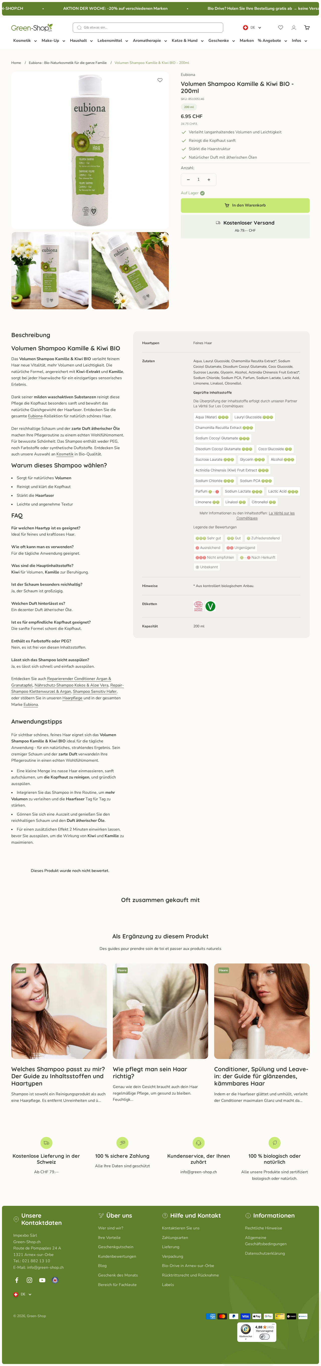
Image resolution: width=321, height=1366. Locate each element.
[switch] (265, 1337)
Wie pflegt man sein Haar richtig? (150, 1072)
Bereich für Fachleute (117, 1285)
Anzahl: (187, 168)
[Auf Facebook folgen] (16, 1280)
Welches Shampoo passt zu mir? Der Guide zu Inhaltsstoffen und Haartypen (58, 1076)
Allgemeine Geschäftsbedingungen (266, 1241)
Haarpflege (72, 698)
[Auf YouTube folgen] (42, 1280)
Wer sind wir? (110, 1228)
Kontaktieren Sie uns (181, 1228)
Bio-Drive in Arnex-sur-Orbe (188, 1266)
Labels (168, 1285)
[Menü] (273, 1325)
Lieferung (170, 1247)
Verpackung (172, 1256)
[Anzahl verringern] (188, 180)
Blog (102, 1266)
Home (16, 62)
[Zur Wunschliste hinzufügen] (160, 80)
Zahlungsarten (175, 1237)
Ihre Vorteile (109, 1237)
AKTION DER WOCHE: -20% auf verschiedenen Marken (106, 8)
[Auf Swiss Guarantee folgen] (55, 1280)
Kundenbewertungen (117, 1256)
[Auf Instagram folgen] (29, 1280)
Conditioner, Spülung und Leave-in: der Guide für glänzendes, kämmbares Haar (261, 1076)
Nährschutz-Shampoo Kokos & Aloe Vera (71, 685)
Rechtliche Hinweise (263, 1228)
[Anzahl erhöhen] (209, 180)
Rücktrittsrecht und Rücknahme (190, 1275)
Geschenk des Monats (118, 1275)
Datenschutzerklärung (265, 1253)
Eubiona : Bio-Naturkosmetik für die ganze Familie (68, 62)
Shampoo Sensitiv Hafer (95, 691)
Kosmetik (64, 454)
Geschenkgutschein (115, 1247)
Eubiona (188, 74)
